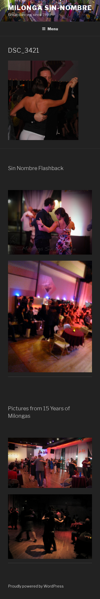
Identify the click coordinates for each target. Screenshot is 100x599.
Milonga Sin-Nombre (50, 8)
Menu (52, 29)
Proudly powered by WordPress (36, 586)
